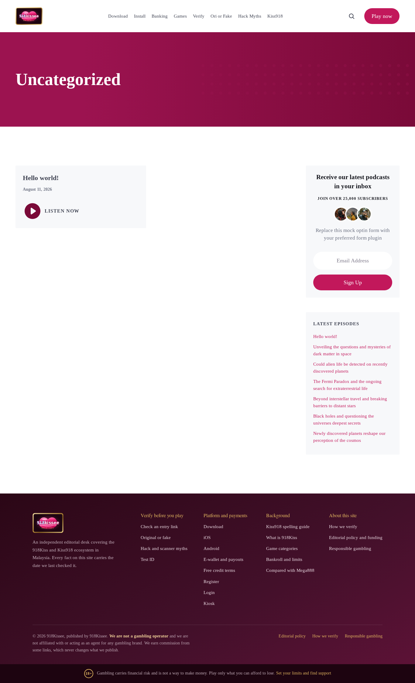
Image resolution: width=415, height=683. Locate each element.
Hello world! (325, 336)
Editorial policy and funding (355, 537)
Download (118, 16)
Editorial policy (292, 636)
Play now (382, 16)
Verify (198, 16)
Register (211, 581)
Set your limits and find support (303, 673)
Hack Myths (249, 16)
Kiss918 (275, 16)
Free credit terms (219, 570)
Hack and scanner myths (164, 548)
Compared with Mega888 (290, 570)
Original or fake (156, 537)
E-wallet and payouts (223, 559)
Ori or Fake (221, 16)
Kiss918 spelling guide (288, 526)
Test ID (147, 559)
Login (209, 592)
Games (180, 16)
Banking (160, 16)
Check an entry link (159, 526)
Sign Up (353, 282)
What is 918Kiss (281, 537)
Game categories (282, 548)
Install (140, 16)
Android (211, 548)
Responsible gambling (350, 548)
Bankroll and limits (284, 559)
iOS (207, 537)
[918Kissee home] (48, 523)
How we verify (343, 526)
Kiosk (209, 603)
